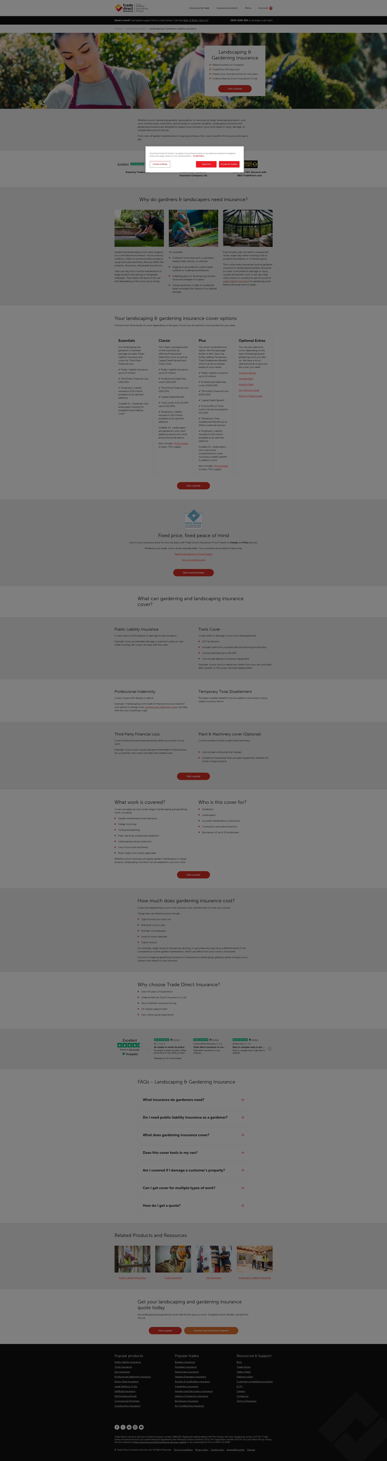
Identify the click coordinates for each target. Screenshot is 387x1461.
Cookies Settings (160, 164)
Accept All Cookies (229, 164)
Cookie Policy (198, 156)
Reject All (206, 164)
